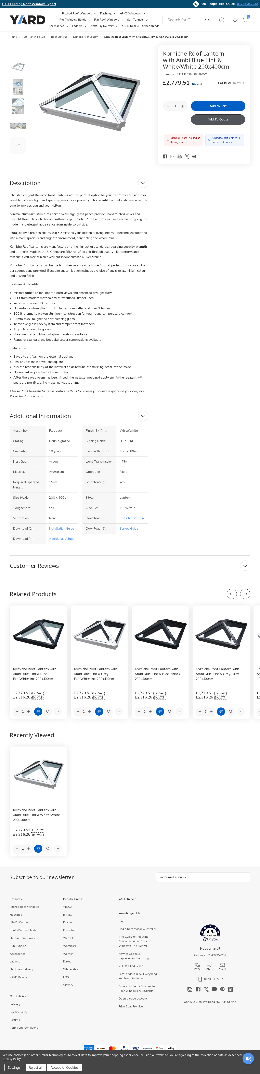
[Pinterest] (195, 156)
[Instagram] (191, 989)
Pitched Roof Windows (24, 907)
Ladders (15, 961)
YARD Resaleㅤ (18, 977)
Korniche (68, 930)
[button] (210, 934)
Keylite (67, 922)
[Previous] (232, 594)
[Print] (181, 156)
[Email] (174, 156)
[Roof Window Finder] (248, 1058)
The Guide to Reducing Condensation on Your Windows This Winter (133, 941)
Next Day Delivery (21, 969)
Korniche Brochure (132, 518)
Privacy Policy (18, 1012)
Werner (68, 954)
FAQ (197, 969)
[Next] (245, 594)
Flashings (16, 915)
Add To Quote (218, 119)
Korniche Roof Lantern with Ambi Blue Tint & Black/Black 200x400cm (157, 674)
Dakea (67, 961)
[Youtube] (216, 989)
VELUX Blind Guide (131, 966)
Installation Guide (61, 528)
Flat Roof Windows (22, 938)
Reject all (35, 1067)
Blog (122, 921)
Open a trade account (133, 999)
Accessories (17, 954)
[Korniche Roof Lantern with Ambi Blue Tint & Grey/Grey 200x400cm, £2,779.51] (221, 634)
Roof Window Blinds (23, 930)
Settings (14, 1067)
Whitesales (70, 969)
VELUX (67, 907)
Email (222, 969)
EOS (66, 977)
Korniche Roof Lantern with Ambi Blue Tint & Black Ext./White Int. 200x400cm (34, 674)
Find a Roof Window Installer (137, 929)
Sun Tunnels (18, 946)
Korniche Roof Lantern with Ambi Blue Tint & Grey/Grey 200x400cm (217, 674)
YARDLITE (69, 938)
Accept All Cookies (64, 1067)
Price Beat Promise (131, 1006)
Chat (209, 969)
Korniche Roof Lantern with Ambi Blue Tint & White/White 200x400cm (36, 815)
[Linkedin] (230, 989)
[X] (188, 156)
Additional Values (61, 538)
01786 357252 (247, 3)
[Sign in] (222, 20)
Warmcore (70, 946)
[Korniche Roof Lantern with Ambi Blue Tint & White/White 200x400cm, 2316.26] (38, 775)
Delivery (15, 1004)
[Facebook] (166, 156)
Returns (15, 1020)
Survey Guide (129, 528)
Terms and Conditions (24, 1028)
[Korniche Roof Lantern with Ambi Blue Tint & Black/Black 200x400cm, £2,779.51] (160, 634)
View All (68, 985)
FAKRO (67, 915)
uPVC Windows (20, 922)
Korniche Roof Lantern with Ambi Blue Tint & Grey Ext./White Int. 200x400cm (95, 674)
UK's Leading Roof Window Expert (29, 4)
